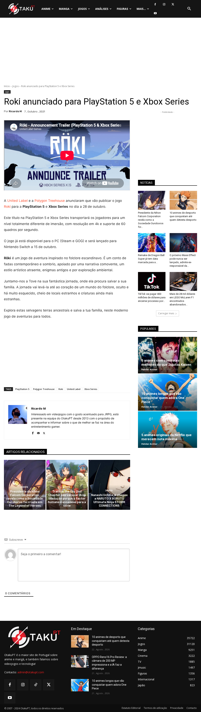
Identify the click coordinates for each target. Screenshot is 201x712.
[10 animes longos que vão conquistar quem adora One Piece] (80, 685)
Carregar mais (166, 313)
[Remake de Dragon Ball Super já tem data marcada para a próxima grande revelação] (151, 242)
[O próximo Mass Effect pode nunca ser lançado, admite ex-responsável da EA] (183, 242)
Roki (7, 207)
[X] (172, 4)
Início (7, 86)
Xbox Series (90, 389)
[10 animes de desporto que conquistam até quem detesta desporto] (183, 200)
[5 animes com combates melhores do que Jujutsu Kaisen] (167, 355)
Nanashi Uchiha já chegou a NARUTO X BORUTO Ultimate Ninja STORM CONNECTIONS (109, 500)
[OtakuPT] (21, 9)
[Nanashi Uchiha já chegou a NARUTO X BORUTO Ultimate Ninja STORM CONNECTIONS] (109, 485)
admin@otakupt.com (30, 672)
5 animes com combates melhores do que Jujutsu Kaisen (166, 362)
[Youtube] (155, 13)
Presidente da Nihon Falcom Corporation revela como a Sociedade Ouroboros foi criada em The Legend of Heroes (24, 498)
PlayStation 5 (22, 389)
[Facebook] (155, 4)
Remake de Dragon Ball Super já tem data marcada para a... (151, 259)
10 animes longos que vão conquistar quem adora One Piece (163, 398)
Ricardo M (15, 111)
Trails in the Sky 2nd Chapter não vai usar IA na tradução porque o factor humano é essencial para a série (67, 498)
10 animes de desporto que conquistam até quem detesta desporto (183, 216)
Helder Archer (149, 369)
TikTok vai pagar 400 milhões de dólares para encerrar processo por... (151, 297)
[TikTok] (35, 684)
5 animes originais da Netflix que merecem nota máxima (166, 437)
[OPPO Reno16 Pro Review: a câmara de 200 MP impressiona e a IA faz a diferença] (80, 661)
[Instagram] (164, 4)
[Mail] (38, 432)
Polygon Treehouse (50, 201)
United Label (17, 201)
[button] (189, 9)
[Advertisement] (100, 52)
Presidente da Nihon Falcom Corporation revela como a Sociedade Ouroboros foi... (150, 219)
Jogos (15, 86)
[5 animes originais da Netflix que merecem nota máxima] (167, 429)
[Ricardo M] (17, 420)
